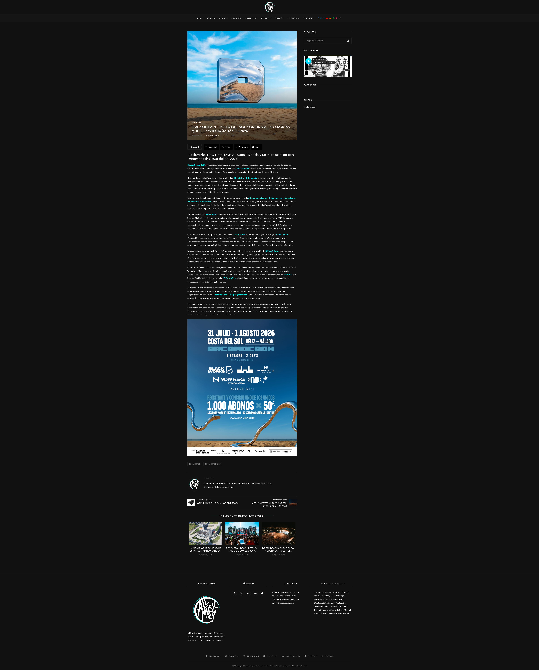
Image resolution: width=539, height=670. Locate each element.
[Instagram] (324, 18)
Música (222, 18)
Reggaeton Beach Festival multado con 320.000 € (242, 549)
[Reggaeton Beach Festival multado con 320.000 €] (242, 533)
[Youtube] (327, 18)
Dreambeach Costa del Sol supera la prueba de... (278, 549)
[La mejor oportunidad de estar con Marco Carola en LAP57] (205, 533)
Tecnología (293, 18)
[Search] (340, 18)
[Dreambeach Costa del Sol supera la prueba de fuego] (278, 533)
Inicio (199, 18)
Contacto (308, 18)
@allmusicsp (309, 107)
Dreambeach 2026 (213, 464)
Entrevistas (251, 18)
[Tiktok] (336, 18)
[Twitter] (321, 18)
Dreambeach (194, 464)
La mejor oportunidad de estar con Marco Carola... (205, 549)
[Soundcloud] (330, 18)
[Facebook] (318, 18)
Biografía (236, 18)
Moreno (198, 135)
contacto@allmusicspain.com (285, 599)
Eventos (265, 18)
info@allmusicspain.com (283, 603)
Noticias (210, 18)
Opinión (279, 18)
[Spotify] (333, 18)
